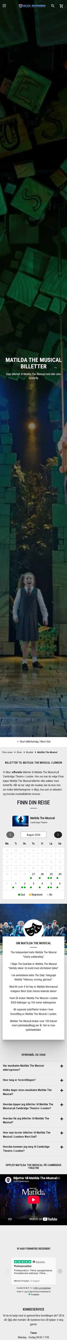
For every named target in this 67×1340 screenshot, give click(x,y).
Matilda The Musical (47, 752)
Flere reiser (7, 752)
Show (19, 752)
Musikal (29, 752)
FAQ (10, 1319)
